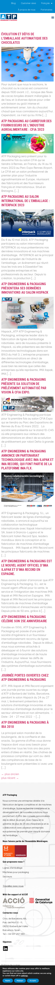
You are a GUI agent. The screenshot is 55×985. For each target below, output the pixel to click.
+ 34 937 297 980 (15, 934)
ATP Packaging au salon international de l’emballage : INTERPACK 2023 (25, 201)
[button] (53, 17)
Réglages (20, 981)
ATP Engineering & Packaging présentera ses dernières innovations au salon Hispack (24, 288)
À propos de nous (26, 9)
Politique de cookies (10, 965)
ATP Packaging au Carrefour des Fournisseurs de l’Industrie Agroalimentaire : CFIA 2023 (26, 125)
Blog (13, 3)
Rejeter (7, 981)
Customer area (28, 3)
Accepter (33, 981)
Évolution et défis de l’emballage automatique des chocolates (24, 38)
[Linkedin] (5, 948)
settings (24, 976)
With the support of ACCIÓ (15, 894)
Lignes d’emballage (12, 867)
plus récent (10, 778)
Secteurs (7, 876)
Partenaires (46, 9)
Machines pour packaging (16, 872)
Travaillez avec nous (13, 886)
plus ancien (10, 774)
